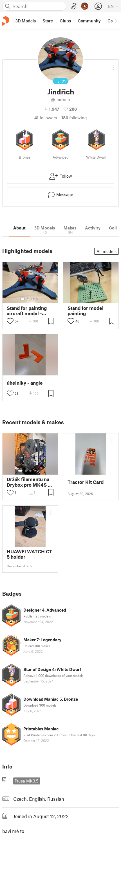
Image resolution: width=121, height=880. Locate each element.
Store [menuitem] (47, 20)
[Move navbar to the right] (115, 20)
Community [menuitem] (89, 20)
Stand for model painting (86, 310)
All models (106, 251)
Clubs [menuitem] (65, 20)
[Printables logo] (5, 21)
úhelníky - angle (25, 383)
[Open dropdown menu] (113, 65)
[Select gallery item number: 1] (22, 299)
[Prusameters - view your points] (84, 6)
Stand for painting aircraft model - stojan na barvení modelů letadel (27, 310)
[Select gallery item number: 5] (39, 471)
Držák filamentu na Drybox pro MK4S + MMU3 (29, 482)
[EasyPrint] (74, 6)
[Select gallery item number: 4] (37, 299)
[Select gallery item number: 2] (28, 299)
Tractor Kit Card (86, 482)
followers (45, 117)
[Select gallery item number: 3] (33, 299)
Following (74, 117)
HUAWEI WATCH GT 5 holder (29, 554)
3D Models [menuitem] (25, 20)
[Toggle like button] (10, 321)
